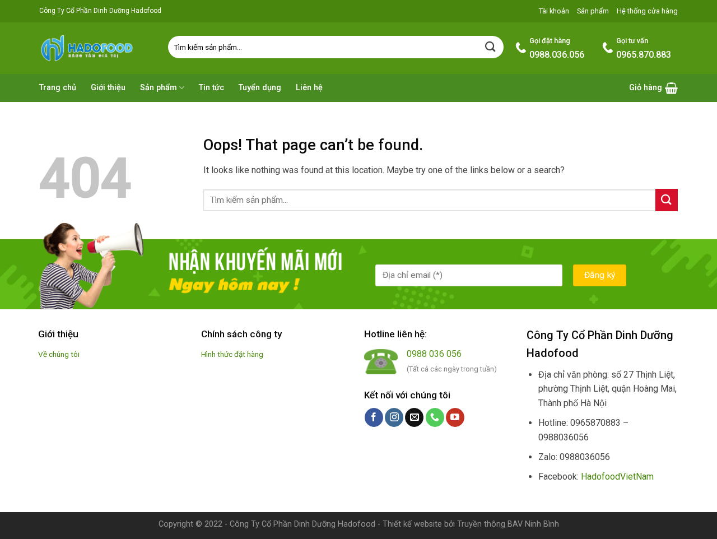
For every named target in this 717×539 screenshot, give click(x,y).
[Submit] (490, 47)
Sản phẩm (593, 11)
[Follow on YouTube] (455, 417)
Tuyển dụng (260, 87)
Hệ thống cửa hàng (647, 11)
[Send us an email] (414, 417)
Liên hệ (309, 87)
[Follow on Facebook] (374, 417)
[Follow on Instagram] (394, 417)
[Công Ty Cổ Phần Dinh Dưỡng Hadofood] (95, 48)
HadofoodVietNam (617, 476)
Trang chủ (57, 87)
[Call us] (435, 417)
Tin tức (211, 87)
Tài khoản (554, 11)
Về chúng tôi (59, 354)
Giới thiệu (108, 87)
